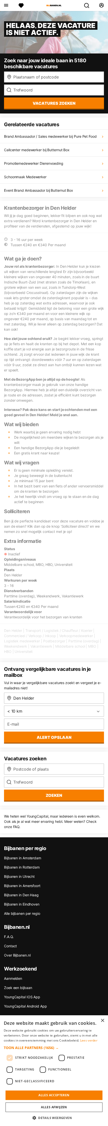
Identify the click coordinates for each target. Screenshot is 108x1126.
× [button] (102, 1021)
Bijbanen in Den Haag (21, 895)
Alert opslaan (54, 737)
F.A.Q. (9, 937)
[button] (54, 1047)
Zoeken (54, 795)
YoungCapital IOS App (22, 997)
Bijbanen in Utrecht (19, 876)
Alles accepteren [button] (53, 1095)
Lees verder (88, 1040)
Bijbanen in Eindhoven (21, 904)
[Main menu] (6, 5)
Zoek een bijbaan (18, 988)
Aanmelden (13, 978)
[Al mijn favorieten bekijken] (21, 5)
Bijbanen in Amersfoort (22, 886)
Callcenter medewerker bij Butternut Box (37, 150)
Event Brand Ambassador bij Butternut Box (38, 190)
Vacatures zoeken (54, 103)
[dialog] (54, 1070)
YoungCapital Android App (25, 1006)
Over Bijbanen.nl (17, 955)
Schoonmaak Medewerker (25, 177)
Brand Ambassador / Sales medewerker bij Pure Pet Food (50, 136)
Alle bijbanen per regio (22, 913)
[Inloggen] (101, 5)
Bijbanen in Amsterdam (22, 858)
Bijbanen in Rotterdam (22, 867)
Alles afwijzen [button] (54, 1107)
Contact (10, 946)
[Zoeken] (88, 5)
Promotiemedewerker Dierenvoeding (33, 163)
